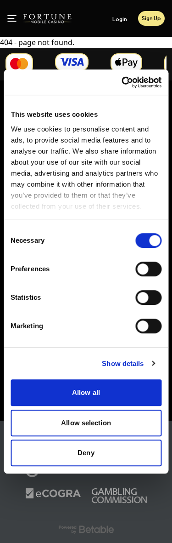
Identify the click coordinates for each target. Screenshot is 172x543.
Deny (86, 453)
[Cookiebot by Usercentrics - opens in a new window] (122, 82)
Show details (123, 363)
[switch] (148, 269)
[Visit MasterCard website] (19, 63)
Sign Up (151, 18)
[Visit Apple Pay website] (126, 62)
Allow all (86, 392)
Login (119, 19)
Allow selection (86, 423)
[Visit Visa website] (72, 62)
